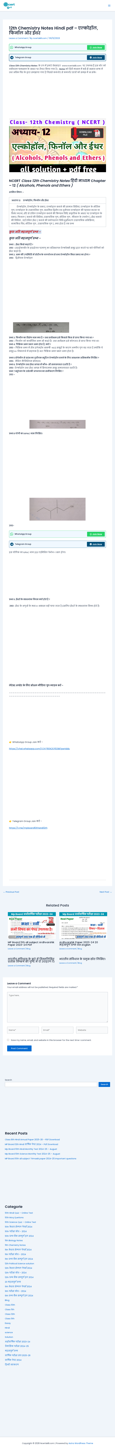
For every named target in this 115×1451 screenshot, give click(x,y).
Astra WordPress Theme (81, 1443)
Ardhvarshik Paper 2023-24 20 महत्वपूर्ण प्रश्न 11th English (78, 944)
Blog (28, 949)
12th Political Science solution (19, 1263)
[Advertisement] (57, 97)
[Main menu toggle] (109, 6)
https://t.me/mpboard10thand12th (28, 828)
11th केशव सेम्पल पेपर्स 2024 (18, 1249)
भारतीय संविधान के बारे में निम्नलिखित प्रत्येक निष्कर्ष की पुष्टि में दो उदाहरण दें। (31, 960)
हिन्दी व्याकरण (12, 1364)
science (9, 1332)
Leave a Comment (18, 38)
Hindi (7, 1327)
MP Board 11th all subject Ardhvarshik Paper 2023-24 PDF (31, 944)
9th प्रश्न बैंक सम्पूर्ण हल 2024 (19, 1295)
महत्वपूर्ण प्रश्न (11, 1350)
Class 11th (9, 1309)
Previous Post (11, 892)
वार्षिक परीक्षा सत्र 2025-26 (17, 1355)
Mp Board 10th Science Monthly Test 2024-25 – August (32, 1153)
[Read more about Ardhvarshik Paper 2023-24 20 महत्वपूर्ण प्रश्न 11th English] (83, 925)
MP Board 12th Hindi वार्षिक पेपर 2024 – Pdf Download (31, 1144)
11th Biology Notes (14, 1240)
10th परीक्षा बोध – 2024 (16, 1231)
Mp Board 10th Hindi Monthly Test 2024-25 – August (31, 1149)
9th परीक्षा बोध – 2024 (15, 1291)
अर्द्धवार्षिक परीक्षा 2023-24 (17, 1341)
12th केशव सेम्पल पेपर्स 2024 (18, 1268)
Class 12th (10, 1314)
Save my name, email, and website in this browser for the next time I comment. (51, 1040)
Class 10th (10, 1304)
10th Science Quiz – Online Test (20, 1222)
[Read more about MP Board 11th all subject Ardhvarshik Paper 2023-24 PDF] (32, 925)
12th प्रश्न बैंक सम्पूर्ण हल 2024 (19, 1277)
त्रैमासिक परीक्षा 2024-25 (17, 1346)
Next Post (106, 892)
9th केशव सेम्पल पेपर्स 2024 (18, 1286)
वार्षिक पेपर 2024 (13, 1360)
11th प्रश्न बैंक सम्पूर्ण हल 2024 (19, 1259)
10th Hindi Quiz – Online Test (19, 1212)
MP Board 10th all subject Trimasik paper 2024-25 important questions (40, 1158)
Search (8, 1080)
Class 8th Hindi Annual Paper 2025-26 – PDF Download (32, 1139)
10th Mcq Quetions (14, 1217)
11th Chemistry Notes (15, 1245)
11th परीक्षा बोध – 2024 (15, 1254)
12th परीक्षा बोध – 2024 (16, 1272)
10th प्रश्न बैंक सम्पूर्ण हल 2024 (19, 1236)
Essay (8, 1323)
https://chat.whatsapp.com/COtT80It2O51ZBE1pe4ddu (39, 748)
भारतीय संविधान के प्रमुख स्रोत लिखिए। (82, 959)
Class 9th (9, 1318)
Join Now (97, 47)
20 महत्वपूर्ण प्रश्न (13, 1282)
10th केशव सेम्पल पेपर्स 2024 (18, 1226)
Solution (9, 1337)
